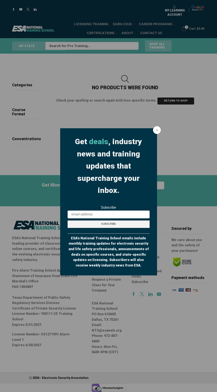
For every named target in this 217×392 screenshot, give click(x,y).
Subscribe (108, 207)
